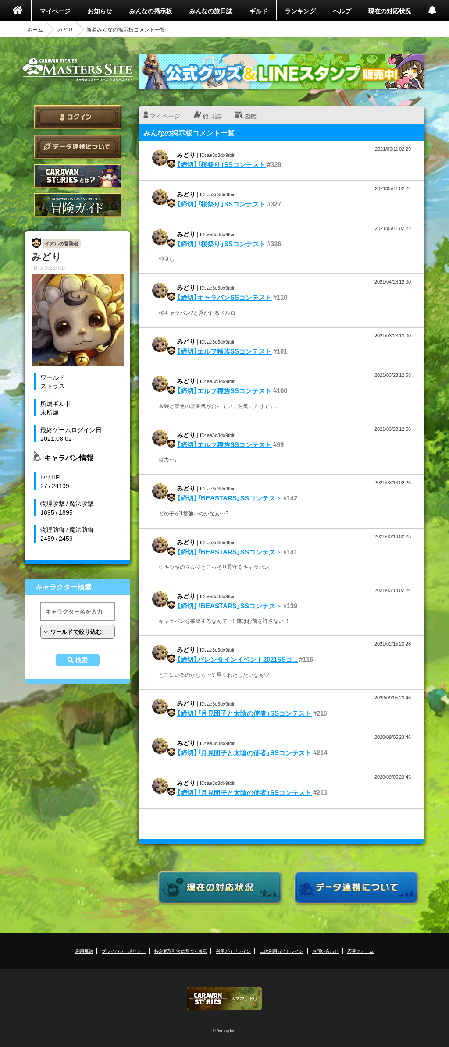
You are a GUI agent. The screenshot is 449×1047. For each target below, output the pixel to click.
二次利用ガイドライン (281, 951)
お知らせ (100, 10)
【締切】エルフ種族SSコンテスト (224, 351)
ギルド (258, 10)
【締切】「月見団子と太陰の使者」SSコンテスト (244, 713)
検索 (81, 660)
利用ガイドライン (233, 951)
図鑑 (250, 115)
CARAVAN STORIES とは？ (77, 176)
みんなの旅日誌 (210, 10)
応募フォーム (360, 951)
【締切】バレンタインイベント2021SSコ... (237, 659)
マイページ (55, 10)
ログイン (77, 117)
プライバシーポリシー (124, 951)
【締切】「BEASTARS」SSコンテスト (229, 498)
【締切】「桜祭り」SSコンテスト (221, 164)
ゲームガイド (77, 205)
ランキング (300, 10)
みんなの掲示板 (150, 10)
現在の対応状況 (389, 10)
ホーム (35, 29)
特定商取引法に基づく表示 (180, 951)
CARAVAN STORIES (224, 998)
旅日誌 (212, 115)
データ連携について (77, 147)
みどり (65, 29)
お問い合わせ (325, 951)
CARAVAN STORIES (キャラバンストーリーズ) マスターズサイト (78, 69)
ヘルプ (342, 10)
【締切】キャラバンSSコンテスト (224, 297)
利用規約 (84, 951)
